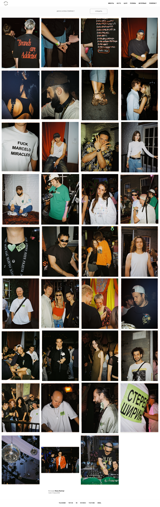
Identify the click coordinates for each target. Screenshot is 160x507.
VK (76, 503)
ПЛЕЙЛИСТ (153, 3)
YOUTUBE (92, 503)
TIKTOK (70, 503)
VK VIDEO (83, 503)
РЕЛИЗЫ (133, 3)
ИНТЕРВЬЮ (142, 3)
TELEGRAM (62, 503)
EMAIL (99, 503)
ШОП (125, 3)
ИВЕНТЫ (111, 3)
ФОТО (119, 3)
